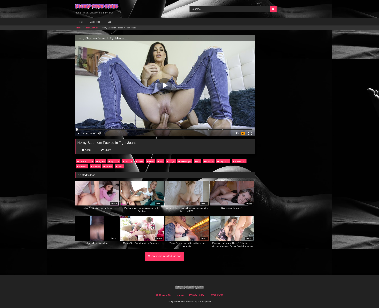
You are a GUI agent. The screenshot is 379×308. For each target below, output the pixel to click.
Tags (108, 22)
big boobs (115, 161)
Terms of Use (216, 295)
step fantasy (240, 161)
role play (210, 161)
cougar (172, 161)
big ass (102, 161)
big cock (128, 161)
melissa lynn (186, 161)
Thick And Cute (91, 28)
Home (80, 22)
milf (198, 161)
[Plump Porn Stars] (97, 6)
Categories (95, 22)
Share (107, 150)
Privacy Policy (196, 295)
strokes (109, 166)
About (88, 150)
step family (224, 161)
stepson (96, 166)
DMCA (180, 295)
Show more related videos (164, 256)
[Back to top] (370, 299)
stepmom (83, 166)
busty (151, 161)
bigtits (140, 161)
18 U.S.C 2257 (163, 295)
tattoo (120, 166)
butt (161, 161)
